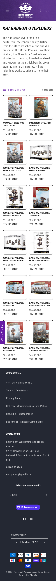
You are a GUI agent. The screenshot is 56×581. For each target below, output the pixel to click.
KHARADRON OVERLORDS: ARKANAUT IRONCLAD (13, 214)
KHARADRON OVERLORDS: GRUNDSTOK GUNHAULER (39, 259)
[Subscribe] (46, 495)
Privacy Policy (14, 398)
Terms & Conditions (17, 390)
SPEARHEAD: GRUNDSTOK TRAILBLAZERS (13, 124)
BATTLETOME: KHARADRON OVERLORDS (40, 124)
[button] (7, 10)
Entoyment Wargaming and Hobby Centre (32, 572)
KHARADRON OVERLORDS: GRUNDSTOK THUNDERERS (13, 259)
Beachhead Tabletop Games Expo (24, 421)
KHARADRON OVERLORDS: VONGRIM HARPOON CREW (40, 304)
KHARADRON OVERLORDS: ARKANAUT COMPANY (39, 169)
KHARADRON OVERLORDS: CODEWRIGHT (39, 214)
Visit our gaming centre (19, 382)
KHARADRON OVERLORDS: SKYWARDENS (13, 304)
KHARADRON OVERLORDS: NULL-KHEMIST (13, 349)
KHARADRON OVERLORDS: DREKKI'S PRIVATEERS (13, 169)
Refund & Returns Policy (19, 413)
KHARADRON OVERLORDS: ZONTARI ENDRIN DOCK (39, 349)
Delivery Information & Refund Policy (26, 406)
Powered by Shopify (28, 575)
